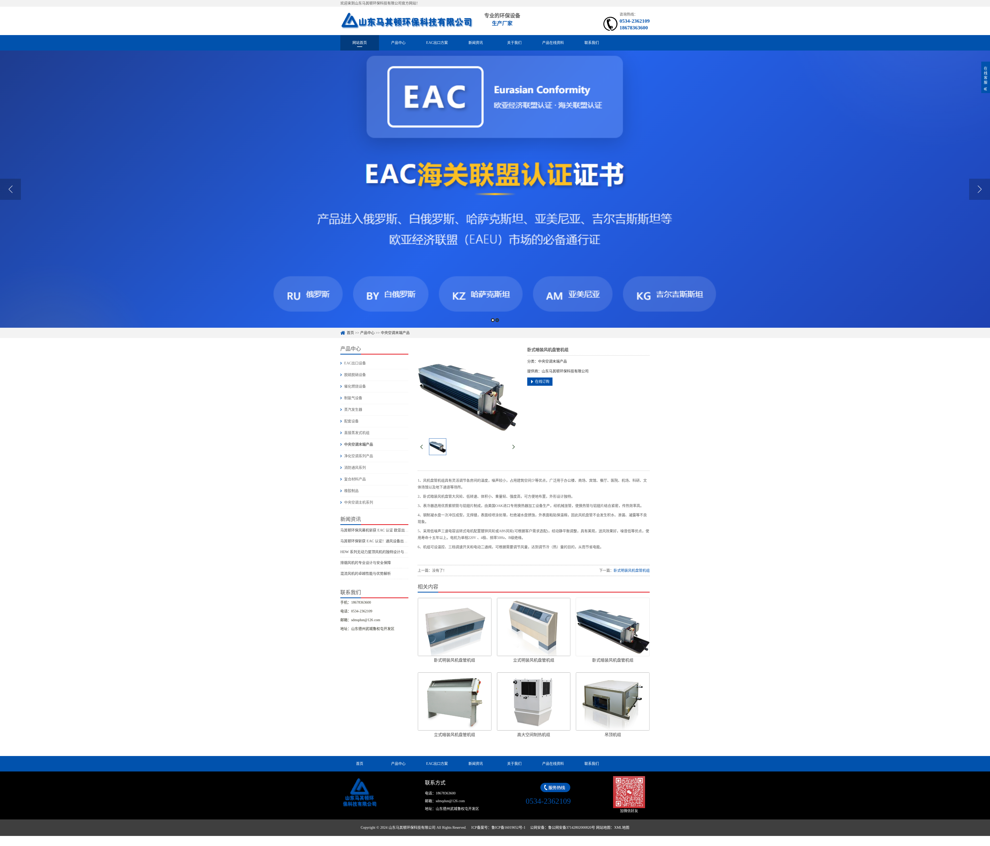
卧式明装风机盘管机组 (632, 570)
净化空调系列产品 (358, 456)
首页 (350, 333)
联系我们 (591, 43)
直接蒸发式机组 (356, 433)
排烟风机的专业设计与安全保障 (365, 563)
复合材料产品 (355, 479)
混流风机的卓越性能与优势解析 (365, 574)
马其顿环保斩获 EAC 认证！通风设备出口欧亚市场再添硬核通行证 (393, 541)
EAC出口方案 (437, 43)
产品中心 (398, 43)
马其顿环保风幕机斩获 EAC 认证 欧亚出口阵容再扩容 (383, 530)
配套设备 (351, 421)
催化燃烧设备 (355, 386)
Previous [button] (10, 189)
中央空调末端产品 (395, 333)
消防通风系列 (355, 468)
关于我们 (514, 43)
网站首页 (359, 43)
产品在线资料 (553, 43)
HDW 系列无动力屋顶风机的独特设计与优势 (375, 552)
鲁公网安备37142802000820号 (571, 827)
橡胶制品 (351, 491)
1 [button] (493, 320)
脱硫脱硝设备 (355, 375)
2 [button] (497, 320)
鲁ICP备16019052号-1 (508, 827)
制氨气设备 (353, 398)
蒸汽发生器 (353, 410)
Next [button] (979, 189)
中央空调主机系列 (358, 502)
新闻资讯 (475, 43)
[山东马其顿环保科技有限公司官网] (406, 21)
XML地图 (621, 827)
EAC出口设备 (355, 363)
